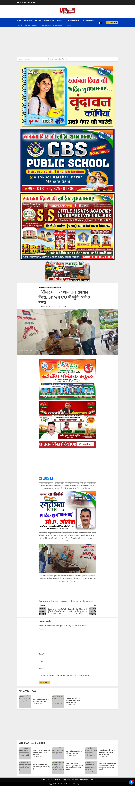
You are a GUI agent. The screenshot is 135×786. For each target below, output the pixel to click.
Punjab (19, 25)
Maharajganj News (65, 601)
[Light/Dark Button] (100, 23)
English (38, 20)
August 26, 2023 (56, 306)
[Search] (104, 23)
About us (49, 780)
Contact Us (57, 780)
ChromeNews (73, 784)
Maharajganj (42, 287)
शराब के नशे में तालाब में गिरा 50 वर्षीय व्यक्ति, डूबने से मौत (25, 701)
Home (19, 20)
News (73, 601)
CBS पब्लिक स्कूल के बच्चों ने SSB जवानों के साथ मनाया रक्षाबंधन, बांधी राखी (58, 701)
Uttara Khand (88, 20)
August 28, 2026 (38, 703)
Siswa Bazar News (88, 601)
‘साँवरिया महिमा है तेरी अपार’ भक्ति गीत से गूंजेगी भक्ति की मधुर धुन (25, 767)
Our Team (75, 780)
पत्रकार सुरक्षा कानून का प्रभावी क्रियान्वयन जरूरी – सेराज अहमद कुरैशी (25, 753)
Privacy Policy (66, 780)
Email (41, 661)
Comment (42, 629)
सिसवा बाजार (43, 483)
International (49, 20)
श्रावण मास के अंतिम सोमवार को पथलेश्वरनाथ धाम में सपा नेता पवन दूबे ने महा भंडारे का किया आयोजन (91, 767)
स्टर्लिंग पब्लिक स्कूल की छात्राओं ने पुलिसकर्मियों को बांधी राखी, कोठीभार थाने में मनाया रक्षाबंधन (58, 767)
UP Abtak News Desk (45, 306)
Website (41, 668)
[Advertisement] (67, 41)
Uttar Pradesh (73, 20)
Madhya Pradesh (31, 25)
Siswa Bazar (49, 287)
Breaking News (47, 601)
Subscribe (113, 23)
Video (69, 25)
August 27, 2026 (71, 704)
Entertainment (58, 25)
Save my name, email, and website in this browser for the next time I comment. (64, 677)
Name (41, 654)
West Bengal (46, 25)
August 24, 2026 (104, 772)
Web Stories (28, 20)
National (60, 20)
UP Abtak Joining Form (86, 780)
